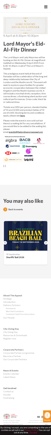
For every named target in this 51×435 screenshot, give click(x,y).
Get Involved (9, 388)
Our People (9, 317)
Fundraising (8, 398)
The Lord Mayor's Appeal (10, 416)
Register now (9, 338)
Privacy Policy (31, 430)
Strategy (7, 298)
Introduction (9, 302)
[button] (46, 243)
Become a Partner (12, 356)
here (22, 115)
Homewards (11, 308)
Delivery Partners (11, 305)
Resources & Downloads (15, 335)
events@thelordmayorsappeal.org (26, 132)
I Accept (33, 432)
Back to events (15, 209)
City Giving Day (10, 332)
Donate (7, 394)
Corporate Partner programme (18, 353)
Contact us (8, 391)
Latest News (9, 377)
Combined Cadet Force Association (20, 314)
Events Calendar (11, 373)
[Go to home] (10, 6)
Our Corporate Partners (15, 359)
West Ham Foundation (15, 311)
